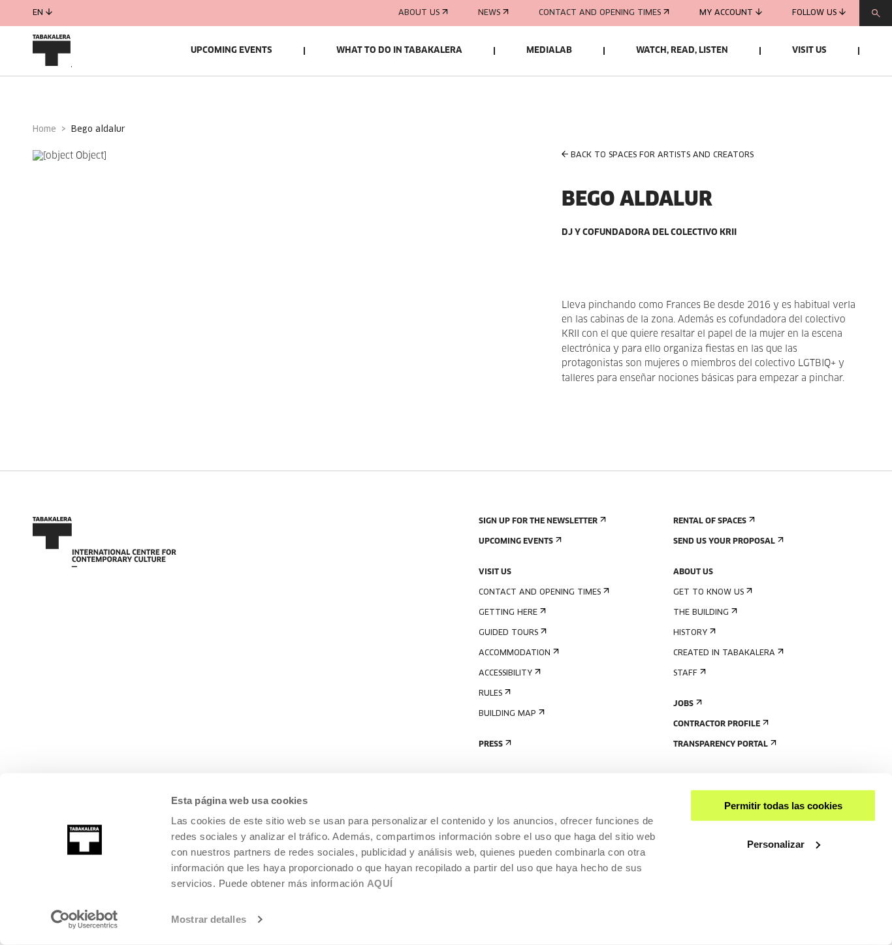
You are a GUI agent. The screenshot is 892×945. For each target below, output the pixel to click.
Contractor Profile (716, 724)
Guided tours (508, 633)
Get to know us (708, 592)
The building (701, 613)
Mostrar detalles (208, 919)
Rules (490, 694)
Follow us (814, 13)
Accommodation (514, 653)
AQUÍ (380, 883)
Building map (507, 714)
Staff (685, 673)
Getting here (508, 613)
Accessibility (505, 673)
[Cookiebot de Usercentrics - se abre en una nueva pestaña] (84, 919)
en (38, 13)
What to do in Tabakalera (399, 50)
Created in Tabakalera (724, 653)
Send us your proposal (724, 542)
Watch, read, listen (682, 50)
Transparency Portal (720, 745)
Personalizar (775, 843)
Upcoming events (231, 50)
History (690, 633)
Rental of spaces (709, 521)
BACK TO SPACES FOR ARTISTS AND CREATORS (662, 155)
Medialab (549, 50)
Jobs (683, 704)
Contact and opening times (600, 13)
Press (491, 745)
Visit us (809, 50)
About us (418, 13)
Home (44, 129)
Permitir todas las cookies (783, 805)
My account (726, 13)
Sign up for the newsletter (538, 521)
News (489, 13)
